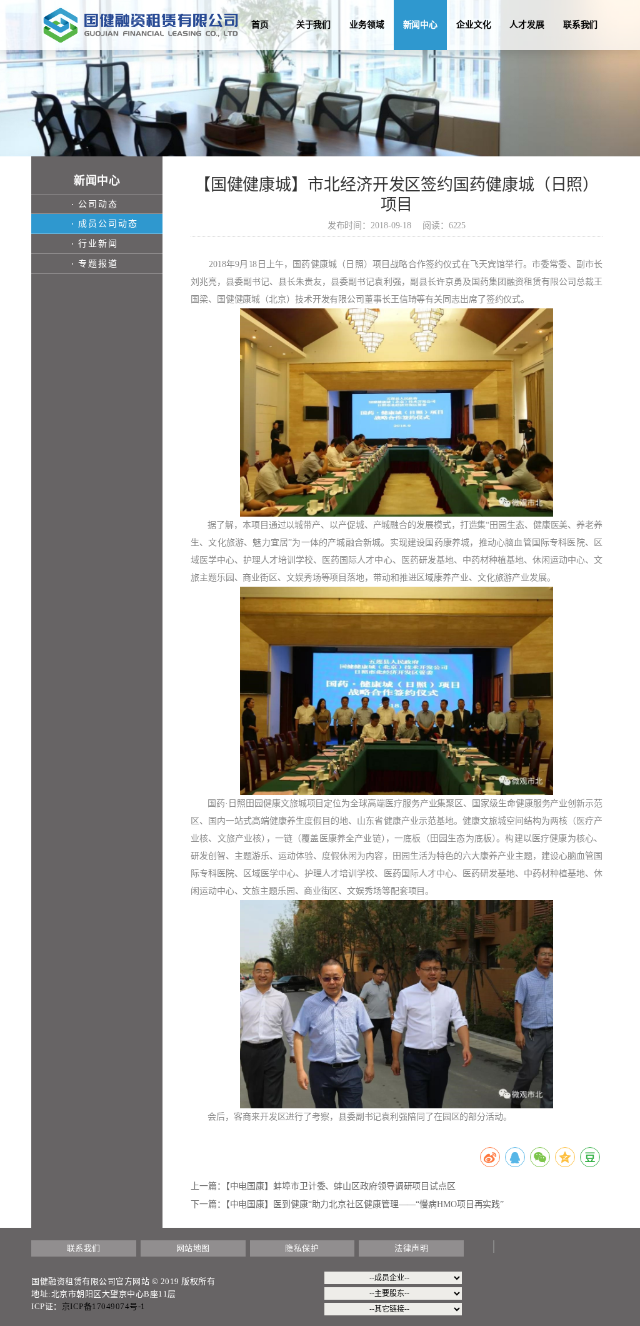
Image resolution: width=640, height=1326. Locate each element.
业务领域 (366, 24)
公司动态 (98, 204)
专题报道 (98, 263)
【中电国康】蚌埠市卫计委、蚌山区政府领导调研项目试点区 (341, 1186)
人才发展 (526, 24)
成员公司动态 (108, 223)
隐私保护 (302, 1248)
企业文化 (473, 24)
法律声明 (411, 1248)
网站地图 (193, 1248)
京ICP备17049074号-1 (104, 1306)
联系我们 (580, 24)
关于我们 (313, 24)
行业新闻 (98, 243)
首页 (260, 24)
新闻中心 (420, 24)
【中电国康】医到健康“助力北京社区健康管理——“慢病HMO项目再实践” (365, 1204)
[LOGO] (140, 24)
